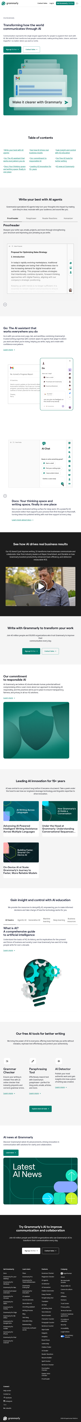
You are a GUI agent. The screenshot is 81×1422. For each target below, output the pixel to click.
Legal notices (65, 1332)
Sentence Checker (48, 1365)
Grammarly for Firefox (8, 1308)
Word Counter (46, 1315)
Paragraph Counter (48, 1322)
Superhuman (67, 1273)
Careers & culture (66, 1289)
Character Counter (48, 1319)
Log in (52, 3)
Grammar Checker (48, 1273)
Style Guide (45, 1330)
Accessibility (65, 1328)
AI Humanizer (46, 1287)
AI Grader (45, 1351)
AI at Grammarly (27, 1300)
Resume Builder (47, 1358)
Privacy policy (65, 1307)
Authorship (45, 1344)
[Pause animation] (5, 304)
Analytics (44, 1337)
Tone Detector (46, 1312)
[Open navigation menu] (77, 3)
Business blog (26, 1324)
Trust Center (65, 1303)
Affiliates (63, 1296)
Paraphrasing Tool (47, 1298)
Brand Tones (46, 1340)
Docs (5, 1273)
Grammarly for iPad (9, 1337)
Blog (23, 1314)
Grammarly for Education (27, 1292)
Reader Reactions (47, 1354)
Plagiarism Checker (48, 1277)
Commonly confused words (29, 1329)
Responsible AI (65, 1286)
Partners (63, 1300)
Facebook (8, 1398)
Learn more (8, 350)
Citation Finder (46, 1347)
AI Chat (44, 1305)
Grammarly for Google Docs (8, 1322)
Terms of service (66, 1310)
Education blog (27, 1321)
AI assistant (26, 1296)
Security (63, 1325)
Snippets (44, 1333)
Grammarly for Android (8, 1342)
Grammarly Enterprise (26, 1286)
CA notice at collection (65, 1320)
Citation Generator (48, 1291)
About (63, 1277)
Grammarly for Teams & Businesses (28, 1281)
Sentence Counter (48, 1326)
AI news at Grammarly (65, 166)
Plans (24, 1273)
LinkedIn (8, 1408)
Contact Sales (42, 3)
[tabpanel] (40, 264)
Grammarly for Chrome (8, 1297)
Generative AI (27, 1303)
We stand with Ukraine (65, 1281)
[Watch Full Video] (41, 586)
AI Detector (45, 1284)
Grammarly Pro (27, 1277)
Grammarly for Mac (9, 1287)
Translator (45, 1301)
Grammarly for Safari (8, 1303)
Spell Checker (46, 1361)
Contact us (6, 1394)
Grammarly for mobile (8, 1327)
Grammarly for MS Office (9, 1317)
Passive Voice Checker (46, 1374)
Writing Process (27, 1310)
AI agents (45, 1280)
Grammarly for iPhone (8, 1333)
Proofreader (46, 1379)
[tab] (12, 219)
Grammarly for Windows (8, 1283)
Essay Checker (46, 1294)
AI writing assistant (28, 1307)
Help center (7, 1391)
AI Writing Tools (47, 1308)
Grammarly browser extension (10, 1292)
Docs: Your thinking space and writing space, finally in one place (14, 169)
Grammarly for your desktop (9, 1278)
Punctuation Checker (46, 1369)
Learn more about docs (21, 520)
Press (62, 1293)
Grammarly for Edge (10, 1312)
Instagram (8, 1401)
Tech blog (25, 1317)
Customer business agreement (67, 1315)
